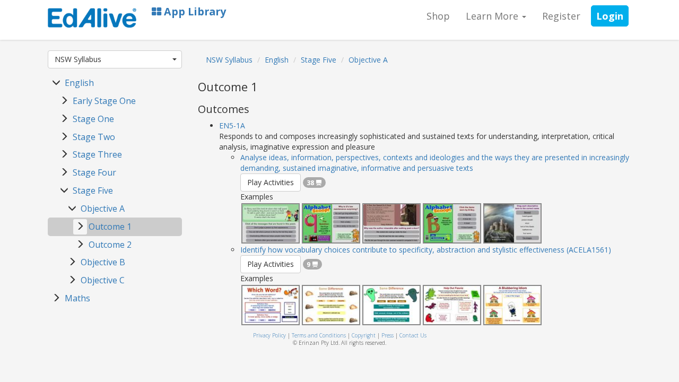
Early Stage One (104, 101)
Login (609, 16)
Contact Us (412, 335)
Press (387, 335)
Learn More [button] (493, 16)
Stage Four (94, 172)
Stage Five (93, 190)
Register (561, 16)
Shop (438, 16)
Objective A (103, 208)
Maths (77, 298)
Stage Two (94, 137)
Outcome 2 (110, 244)
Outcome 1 (110, 226)
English (79, 83)
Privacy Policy (269, 335)
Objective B (103, 262)
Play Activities (270, 182)
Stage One (93, 119)
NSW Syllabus (78, 59)
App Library (193, 11)
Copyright (364, 335)
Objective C (103, 280)
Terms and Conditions (319, 335)
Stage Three (97, 154)
